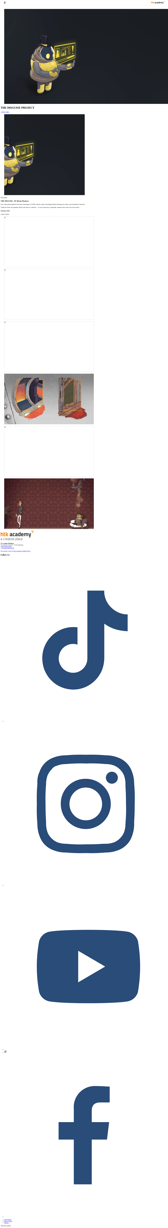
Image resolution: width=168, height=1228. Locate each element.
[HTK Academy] (157, 3)
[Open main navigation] (5, 2)
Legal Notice (7, 1219)
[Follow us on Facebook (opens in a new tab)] (85, 1216)
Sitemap (6, 1223)
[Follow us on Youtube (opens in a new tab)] (85, 1049)
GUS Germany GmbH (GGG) (21, 551)
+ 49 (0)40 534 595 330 (7, 548)
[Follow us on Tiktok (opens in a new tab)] (85, 721)
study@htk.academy (6, 546)
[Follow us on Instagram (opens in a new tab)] (85, 885)
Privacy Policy (8, 1221)
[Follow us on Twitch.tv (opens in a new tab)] (5, 1052)
